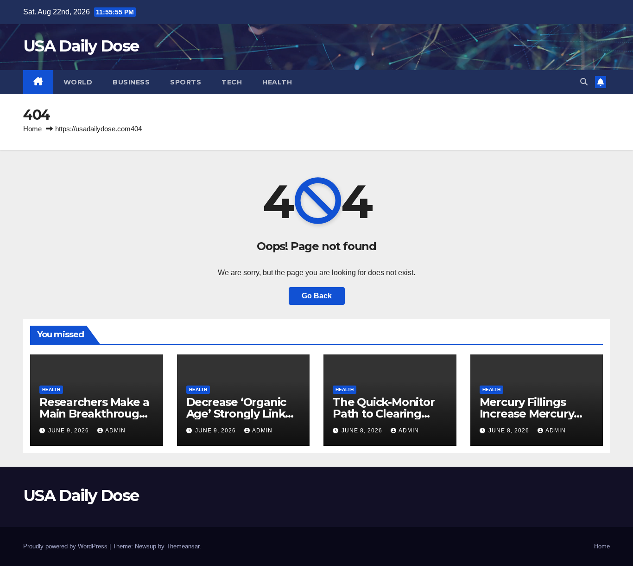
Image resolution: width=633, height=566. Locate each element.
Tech (232, 82)
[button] (584, 82)
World (78, 82)
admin (115, 430)
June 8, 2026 (363, 430)
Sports (185, 82)
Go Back (317, 296)
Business (131, 82)
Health (277, 82)
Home (32, 129)
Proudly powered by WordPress (66, 546)
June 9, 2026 (69, 430)
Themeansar (182, 546)
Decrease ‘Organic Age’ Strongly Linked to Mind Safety (242, 413)
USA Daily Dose (81, 46)
